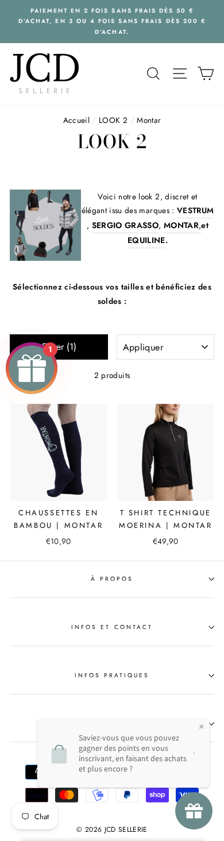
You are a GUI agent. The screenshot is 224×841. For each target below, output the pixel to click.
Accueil (76, 120)
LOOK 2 (113, 120)
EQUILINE (146, 240)
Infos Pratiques (112, 675)
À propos (112, 578)
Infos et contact (112, 627)
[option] (112, 21)
